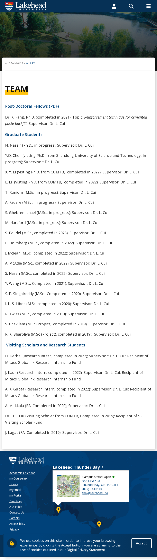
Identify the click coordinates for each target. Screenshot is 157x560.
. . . (6, 62)
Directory (15, 501)
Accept (141, 543)
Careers (14, 518)
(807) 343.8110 (92, 489)
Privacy (14, 529)
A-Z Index (15, 507)
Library (13, 484)
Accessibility (17, 524)
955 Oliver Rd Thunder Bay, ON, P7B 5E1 (100, 483)
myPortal (15, 495)
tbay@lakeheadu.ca (95, 493)
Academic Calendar (22, 473)
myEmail (15, 490)
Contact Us (16, 512)
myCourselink (18, 478)
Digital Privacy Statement (86, 550)
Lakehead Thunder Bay (76, 467)
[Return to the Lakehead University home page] (26, 5)
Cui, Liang (17, 62)
